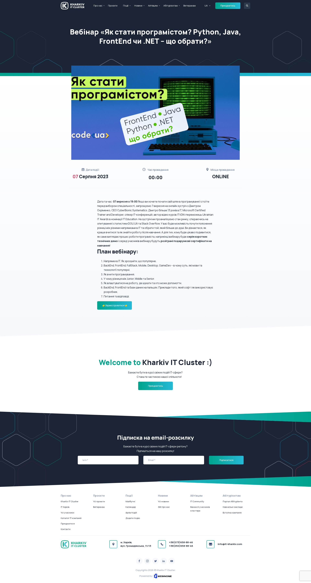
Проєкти (112, 5)
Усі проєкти (99, 501)
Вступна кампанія (232, 512)
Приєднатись (227, 5)
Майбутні (130, 501)
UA (206, 5)
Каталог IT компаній (71, 518)
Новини (138, 5)
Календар (131, 506)
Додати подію (133, 518)
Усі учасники (67, 512)
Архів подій (131, 512)
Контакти (65, 529)
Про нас (97, 5)
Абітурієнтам (170, 5)
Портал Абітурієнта (232, 501)
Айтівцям (153, 5)
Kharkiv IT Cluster (69, 501)
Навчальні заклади (233, 506)
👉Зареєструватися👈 (114, 305)
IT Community (197, 501)
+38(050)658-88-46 (181, 546)
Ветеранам (189, 5)
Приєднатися (68, 523)
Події (125, 5)
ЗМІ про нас (164, 506)
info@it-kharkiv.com (230, 544)
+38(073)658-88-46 (181, 542)
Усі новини (163, 501)
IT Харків (65, 506)
